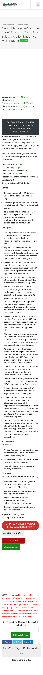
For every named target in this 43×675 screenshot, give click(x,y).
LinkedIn (28, 642)
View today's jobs (11, 547)
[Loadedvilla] (9, 3)
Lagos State (28, 106)
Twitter (18, 642)
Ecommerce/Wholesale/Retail (15, 25)
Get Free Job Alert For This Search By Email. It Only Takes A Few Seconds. (20, 127)
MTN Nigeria (22, 97)
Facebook (8, 642)
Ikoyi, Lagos (16, 167)
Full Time (20, 109)
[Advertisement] (21, 70)
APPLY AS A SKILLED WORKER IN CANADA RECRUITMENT (20, 525)
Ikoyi (18, 106)
